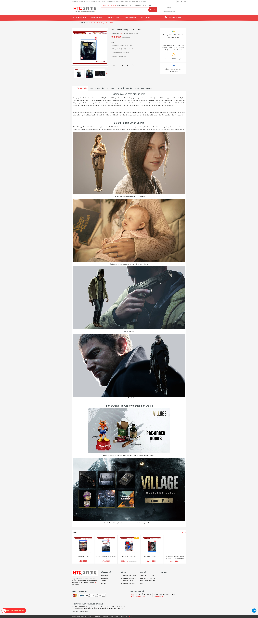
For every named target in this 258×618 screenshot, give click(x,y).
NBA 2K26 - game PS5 (106, 556)
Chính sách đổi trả (127, 580)
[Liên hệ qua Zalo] (254, 610)
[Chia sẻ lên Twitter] (128, 65)
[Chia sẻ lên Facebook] (123, 65)
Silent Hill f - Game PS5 (129, 556)
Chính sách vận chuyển (128, 578)
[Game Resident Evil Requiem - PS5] (83, 546)
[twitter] (178, 1)
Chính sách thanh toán (128, 575)
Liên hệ (103, 580)
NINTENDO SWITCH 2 (97, 18)
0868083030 (140, 596)
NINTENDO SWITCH (80, 18)
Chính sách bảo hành (128, 583)
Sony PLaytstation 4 (134, 5)
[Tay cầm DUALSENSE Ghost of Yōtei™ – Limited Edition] (152, 546)
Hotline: (177, 18)
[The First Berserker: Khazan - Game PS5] (175, 546)
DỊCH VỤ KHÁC (145, 18)
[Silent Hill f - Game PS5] (129, 546)
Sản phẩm (104, 578)
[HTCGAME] (85, 9)
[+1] (133, 65)
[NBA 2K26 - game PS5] (106, 546)
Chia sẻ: (113, 65)
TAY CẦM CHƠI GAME (130, 18)
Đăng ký (172, 11)
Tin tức (103, 583)
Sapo (130, 616)
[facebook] (181, 1)
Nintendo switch (122, 5)
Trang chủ (104, 575)
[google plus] (184, 1)
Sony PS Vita (146, 5)
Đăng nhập (166, 11)
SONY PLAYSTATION (114, 18)
